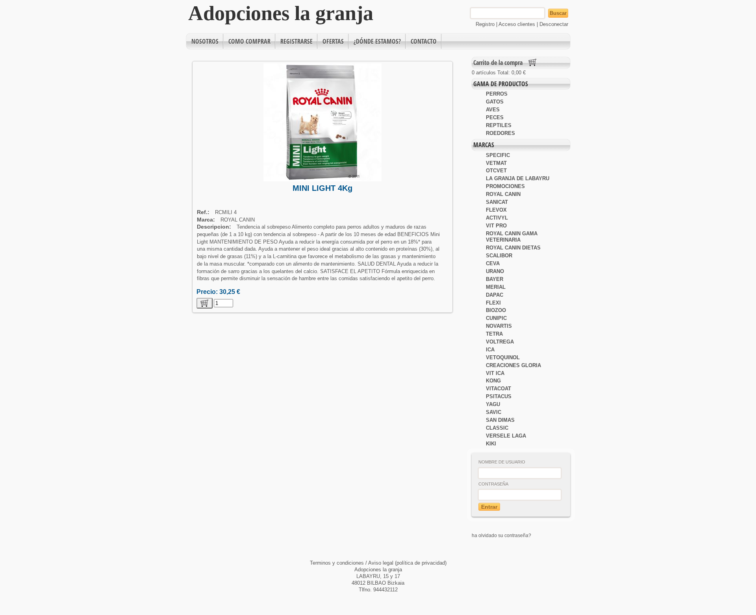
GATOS (495, 102)
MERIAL (496, 287)
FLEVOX (496, 210)
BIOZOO (496, 310)
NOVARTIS (499, 326)
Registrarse (296, 41)
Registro (485, 24)
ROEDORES (500, 133)
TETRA (494, 334)
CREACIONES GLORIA (513, 365)
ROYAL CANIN (503, 194)
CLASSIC (497, 428)
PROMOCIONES (505, 186)
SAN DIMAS (500, 420)
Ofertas (333, 41)
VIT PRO (496, 226)
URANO (495, 271)
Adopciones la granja (280, 13)
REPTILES (498, 125)
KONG (493, 381)
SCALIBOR (499, 256)
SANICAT (497, 202)
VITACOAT (498, 389)
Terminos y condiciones (337, 563)
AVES (493, 110)
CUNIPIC (496, 318)
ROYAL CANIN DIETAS (513, 248)
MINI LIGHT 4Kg (322, 188)
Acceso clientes (516, 24)
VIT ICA (495, 373)
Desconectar (553, 24)
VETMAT (496, 163)
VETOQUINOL (503, 357)
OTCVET (496, 171)
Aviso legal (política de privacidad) (407, 563)
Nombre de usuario (501, 462)
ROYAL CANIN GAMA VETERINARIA (511, 237)
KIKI (491, 444)
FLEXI (493, 303)
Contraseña (493, 484)
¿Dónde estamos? (377, 41)
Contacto (424, 41)
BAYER (494, 279)
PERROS (497, 94)
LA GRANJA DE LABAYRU (517, 178)
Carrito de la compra (498, 62)
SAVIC (493, 412)
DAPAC (494, 295)
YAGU (493, 404)
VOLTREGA (500, 342)
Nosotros (205, 41)
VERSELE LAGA (506, 436)
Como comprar (249, 41)
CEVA (493, 263)
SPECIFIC (498, 155)
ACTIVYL (497, 218)
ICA (490, 350)
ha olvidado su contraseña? (501, 535)
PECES (495, 117)
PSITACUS (498, 396)
